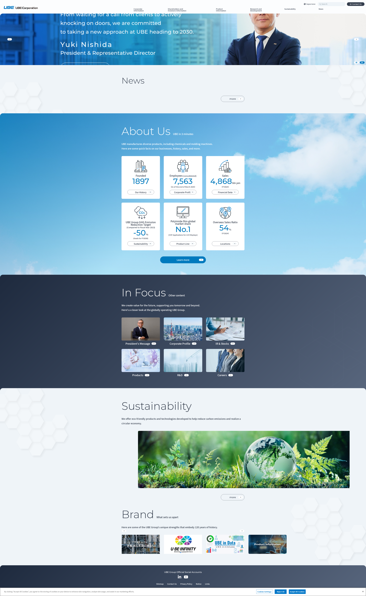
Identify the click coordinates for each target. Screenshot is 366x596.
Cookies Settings (264, 591)
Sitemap (160, 584)
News (321, 9)
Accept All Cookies (297, 591)
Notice (198, 584)
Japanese (310, 4)
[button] (9, 39)
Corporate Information (139, 10)
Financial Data (225, 192)
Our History (140, 192)
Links (207, 584)
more (233, 98)
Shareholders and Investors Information (177, 10)
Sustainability (290, 9)
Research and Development (256, 10)
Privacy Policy (186, 584)
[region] (183, 592)
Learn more (183, 259)
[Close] (363, 591)
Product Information (221, 10)
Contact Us (357, 4)
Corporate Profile (183, 192)
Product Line (182, 243)
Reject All (281, 591)
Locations (225, 243)
